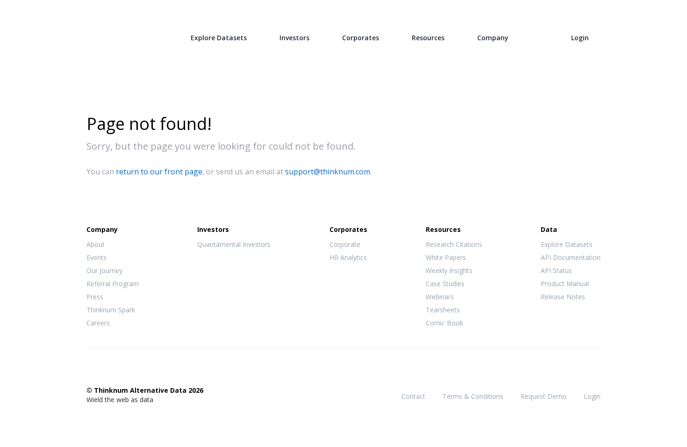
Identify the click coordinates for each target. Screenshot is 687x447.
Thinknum (122, 36)
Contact (413, 396)
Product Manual (565, 283)
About (95, 244)
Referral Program (112, 283)
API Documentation (571, 257)
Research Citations (454, 244)
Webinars (440, 296)
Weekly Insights (449, 270)
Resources (428, 37)
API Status (556, 270)
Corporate (344, 244)
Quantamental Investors (234, 244)
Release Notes (563, 296)
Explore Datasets (219, 37)
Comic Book (444, 322)
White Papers (446, 257)
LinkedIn (129, 371)
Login (580, 37)
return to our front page (159, 171)
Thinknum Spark (110, 309)
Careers (98, 322)
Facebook (91, 371)
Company (492, 37)
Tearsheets (443, 309)
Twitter (110, 370)
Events (96, 257)
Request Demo (543, 396)
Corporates (360, 37)
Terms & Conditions (473, 396)
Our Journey (104, 270)
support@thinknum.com (327, 171)
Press (94, 296)
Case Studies (445, 283)
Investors (294, 37)
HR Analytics (348, 257)
